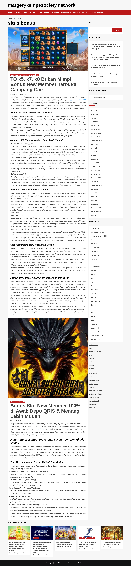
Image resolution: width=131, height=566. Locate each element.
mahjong (92, 365)
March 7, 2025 (21, 420)
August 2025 (95, 144)
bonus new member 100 (29, 75)
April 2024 (94, 204)
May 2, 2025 (21, 94)
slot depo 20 (93, 362)
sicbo (92, 278)
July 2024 (94, 193)
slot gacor (94, 297)
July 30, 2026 (19, 553)
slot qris (93, 305)
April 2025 (94, 159)
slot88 (93, 316)
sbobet (93, 274)
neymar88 (94, 263)
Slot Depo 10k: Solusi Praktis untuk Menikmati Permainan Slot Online (106, 66)
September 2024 (96, 185)
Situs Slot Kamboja (80, 12)
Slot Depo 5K (95, 293)
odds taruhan (95, 266)
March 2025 (95, 163)
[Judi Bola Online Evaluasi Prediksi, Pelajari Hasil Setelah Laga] (89, 533)
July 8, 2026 (88, 549)
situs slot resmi (94, 397)
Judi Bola (27, 12)
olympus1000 (95, 270)
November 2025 (96, 133)
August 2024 (95, 189)
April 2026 (94, 122)
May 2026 (94, 118)
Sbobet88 (55, 12)
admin (13, 94)
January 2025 (95, 170)
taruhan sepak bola (97, 335)
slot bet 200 (95, 289)
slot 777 (92, 358)
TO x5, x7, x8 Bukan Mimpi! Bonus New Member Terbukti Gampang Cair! (43, 84)
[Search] (122, 12)
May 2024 (94, 200)
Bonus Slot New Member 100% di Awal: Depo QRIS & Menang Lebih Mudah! (45, 411)
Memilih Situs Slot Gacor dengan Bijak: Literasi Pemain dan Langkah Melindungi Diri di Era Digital (105, 46)
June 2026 (94, 114)
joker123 (92, 355)
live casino (94, 251)
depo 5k (92, 408)
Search (92, 23)
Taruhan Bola (95, 332)
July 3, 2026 (112, 547)
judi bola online (96, 247)
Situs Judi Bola (43, 12)
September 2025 (96, 140)
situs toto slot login (95, 390)
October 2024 (95, 181)
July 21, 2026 (42, 555)
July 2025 (94, 148)
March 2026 (95, 125)
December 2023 (96, 208)
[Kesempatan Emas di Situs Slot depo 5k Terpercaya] (112, 533)
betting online (95, 228)
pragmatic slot (94, 401)
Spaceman (94, 324)
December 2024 (96, 174)
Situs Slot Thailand (96, 12)
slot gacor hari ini (96, 301)
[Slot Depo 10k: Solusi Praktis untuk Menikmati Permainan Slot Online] (65, 533)
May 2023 (94, 215)
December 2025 (96, 129)
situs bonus (39, 429)
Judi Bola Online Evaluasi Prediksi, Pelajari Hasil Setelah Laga (104, 75)
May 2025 (94, 155)
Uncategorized (96, 339)
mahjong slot (95, 255)
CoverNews (72, 563)
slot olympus (93, 384)
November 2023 (96, 211)
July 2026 (94, 110)
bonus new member (95, 351)
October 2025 (95, 137)
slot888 (93, 320)
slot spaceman (94, 377)
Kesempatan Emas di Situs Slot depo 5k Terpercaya (104, 83)
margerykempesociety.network (41, 5)
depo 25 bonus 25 (95, 380)
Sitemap (11, 12)
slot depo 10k (93, 345)
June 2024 (94, 196)
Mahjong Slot (66, 12)
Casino (18, 12)
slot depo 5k (93, 369)
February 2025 (96, 167)
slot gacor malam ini (95, 394)
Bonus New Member (16, 75)
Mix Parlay (94, 259)
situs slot (92, 387)
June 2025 (94, 152)
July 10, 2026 (66, 549)
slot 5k (93, 286)
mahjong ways (94, 373)
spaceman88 (95, 328)
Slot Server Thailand (97, 309)
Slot (34, 12)
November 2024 (96, 178)
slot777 (93, 312)
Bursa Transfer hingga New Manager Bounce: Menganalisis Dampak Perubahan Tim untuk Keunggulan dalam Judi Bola (106, 57)
